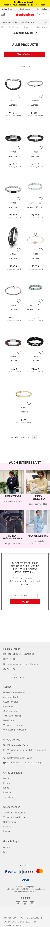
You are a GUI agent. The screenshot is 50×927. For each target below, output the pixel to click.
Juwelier (28, 27)
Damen (6, 778)
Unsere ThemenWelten (14, 692)
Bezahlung (8, 720)
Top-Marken (9, 797)
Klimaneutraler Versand (18, 745)
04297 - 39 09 (11, 659)
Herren (15, 27)
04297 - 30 (9, 669)
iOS (5, 851)
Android (7, 847)
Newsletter (8, 706)
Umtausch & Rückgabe (14, 729)
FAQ (21, 917)
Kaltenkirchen (42, 9)
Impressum (10, 917)
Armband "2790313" (35, 207)
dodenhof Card (10, 697)
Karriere (7, 826)
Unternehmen (10, 822)
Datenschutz (34, 917)
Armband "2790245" (35, 309)
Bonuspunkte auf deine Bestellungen (25, 762)
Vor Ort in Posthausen (14, 812)
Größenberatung (11, 711)
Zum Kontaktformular (13, 677)
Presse (6, 831)
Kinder (6, 787)
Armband (13, 105)
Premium (7, 792)
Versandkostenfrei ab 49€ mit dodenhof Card (26, 752)
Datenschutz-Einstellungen (20, 921)
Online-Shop (7, 9)
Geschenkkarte (10, 701)
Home (4, 27)
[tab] (24, 54)
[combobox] (25, 22)
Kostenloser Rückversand (19, 758)
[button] (18, 96)
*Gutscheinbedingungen (25, 887)
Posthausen (25, 9)
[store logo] (22, 14)
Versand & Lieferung (13, 725)
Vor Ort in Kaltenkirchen (14, 817)
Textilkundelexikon (12, 715)
